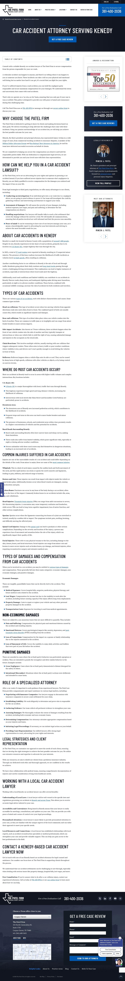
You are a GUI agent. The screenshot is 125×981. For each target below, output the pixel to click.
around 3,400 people (61, 241)
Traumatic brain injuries (23, 501)
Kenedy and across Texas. (41, 800)
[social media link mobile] (100, 898)
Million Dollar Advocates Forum (14, 143)
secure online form (60, 108)
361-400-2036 (111, 11)
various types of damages (59, 567)
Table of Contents (14, 59)
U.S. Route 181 (16, 247)
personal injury (106, 174)
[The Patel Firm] (13, 10)
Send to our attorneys (87, 958)
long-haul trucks (49, 266)
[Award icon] (103, 67)
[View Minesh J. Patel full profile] (103, 145)
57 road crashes (21, 252)
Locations (62, 10)
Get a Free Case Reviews (103, 123)
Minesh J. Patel (103, 230)
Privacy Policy (51, 976)
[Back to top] (120, 976)
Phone (72, 929)
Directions (17, 938)
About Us (38, 10)
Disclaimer (60, 976)
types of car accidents (24, 299)
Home (29, 10)
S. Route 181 (10, 386)
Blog (67, 969)
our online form (53, 880)
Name (72, 922)
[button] (101, 96)
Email (72, 937)
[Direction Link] (32, 952)
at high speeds (19, 258)
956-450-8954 (27, 108)
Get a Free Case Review (62, 39)
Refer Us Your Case (87, 10)
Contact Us (73, 10)
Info (24, 938)
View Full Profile (103, 183)
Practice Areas (50, 10)
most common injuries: (61, 462)
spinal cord (35, 527)
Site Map (42, 976)
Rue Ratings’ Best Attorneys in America (44, 143)
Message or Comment (78, 945)
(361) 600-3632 (21, 933)
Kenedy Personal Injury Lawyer (13, 19)
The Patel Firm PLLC (106, 168)
